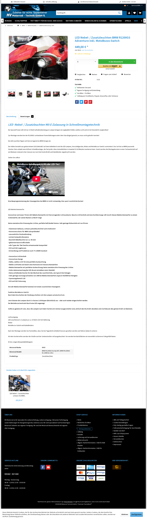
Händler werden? (119, 431)
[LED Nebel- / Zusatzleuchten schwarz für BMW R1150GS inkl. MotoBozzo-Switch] (19, 383)
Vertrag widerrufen (85, 429)
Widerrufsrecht (83, 440)
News (79, 420)
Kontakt (80, 434)
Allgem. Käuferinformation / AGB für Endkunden (90, 449)
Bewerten (127, 74)
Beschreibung (11, 116)
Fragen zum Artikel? (110, 74)
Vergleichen (81, 74)
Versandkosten (118, 439)
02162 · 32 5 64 (11, 474)
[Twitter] (81, 102)
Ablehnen (124, 514)
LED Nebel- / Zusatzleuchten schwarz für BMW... (19, 394)
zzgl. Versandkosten (87, 50)
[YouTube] (48, 467)
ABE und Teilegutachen (121, 420)
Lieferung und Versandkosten (88, 437)
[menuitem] (136, 5)
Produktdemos (83, 425)
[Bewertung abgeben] (106, 44)
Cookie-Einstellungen (120, 423)
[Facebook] (77, 102)
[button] (110, 67)
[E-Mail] (90, 102)
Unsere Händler (118, 436)
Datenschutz (117, 442)
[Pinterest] (86, 102)
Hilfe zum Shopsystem (121, 433)
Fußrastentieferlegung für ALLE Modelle (127, 428)
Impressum (117, 444)
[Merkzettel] (134, 12)
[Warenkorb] (140, 12)
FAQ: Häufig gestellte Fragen (123, 425)
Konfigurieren (136, 514)
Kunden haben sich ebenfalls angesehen (20, 370)
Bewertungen (26, 116)
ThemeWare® (88, 504)
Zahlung (80, 432)
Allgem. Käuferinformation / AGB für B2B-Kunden (91, 444)
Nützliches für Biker (84, 423)
